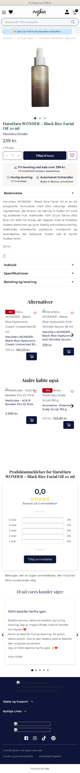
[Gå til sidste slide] (3, 635)
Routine (7, 38)
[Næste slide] (77, 635)
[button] (71, 154)
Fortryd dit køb (40, 768)
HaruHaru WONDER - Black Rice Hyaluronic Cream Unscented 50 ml (20, 342)
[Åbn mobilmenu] (4, 12)
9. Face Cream (25, 38)
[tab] (32, 670)
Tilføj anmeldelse (40, 559)
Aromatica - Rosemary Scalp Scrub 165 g (57, 407)
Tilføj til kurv (31, 356)
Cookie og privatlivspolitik (18, 756)
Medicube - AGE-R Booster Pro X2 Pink (19, 402)
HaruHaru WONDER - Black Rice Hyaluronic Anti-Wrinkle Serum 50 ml (57, 337)
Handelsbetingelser (50, 756)
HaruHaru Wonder (15, 133)
